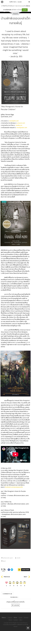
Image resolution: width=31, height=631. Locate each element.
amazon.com (21, 123)
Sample (20, 617)
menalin (20, 2)
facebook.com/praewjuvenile (14, 487)
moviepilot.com (14, 121)
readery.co (19, 125)
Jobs (20, 620)
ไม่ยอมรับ (15, 13)
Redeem (26, 617)
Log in (16, 605)
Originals (9, 617)
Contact (15, 620)
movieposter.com (21, 127)
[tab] (7, 593)
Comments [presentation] (7, 593)
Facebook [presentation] (14, 597)
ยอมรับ (25, 10)
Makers (6, 2)
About (10, 620)
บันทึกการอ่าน (12, 2)
